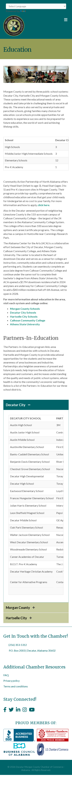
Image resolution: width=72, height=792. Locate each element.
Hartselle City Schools (24, 316)
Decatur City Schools (23, 312)
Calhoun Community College (27, 320)
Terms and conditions (15, 686)
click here (43, 205)
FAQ (6, 675)
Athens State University (25, 324)
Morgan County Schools (25, 308)
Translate (31, 11)
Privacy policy (11, 680)
